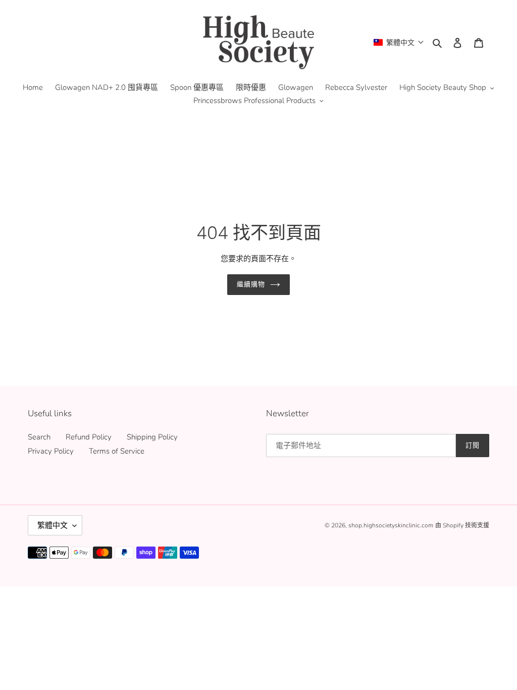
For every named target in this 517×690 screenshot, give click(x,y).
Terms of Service (116, 451)
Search (39, 437)
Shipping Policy (152, 437)
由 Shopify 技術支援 (462, 525)
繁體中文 (52, 525)
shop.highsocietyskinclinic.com (390, 525)
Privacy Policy (51, 451)
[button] (399, 42)
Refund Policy (89, 437)
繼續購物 (251, 284)
